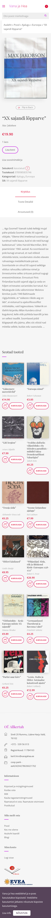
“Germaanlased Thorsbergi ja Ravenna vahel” (35, 623)
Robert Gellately (34, 686)
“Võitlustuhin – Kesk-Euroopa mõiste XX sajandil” (13, 623)
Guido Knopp (7, 568)
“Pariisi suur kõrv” (11, 676)
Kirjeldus (25, 191)
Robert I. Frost (33, 573)
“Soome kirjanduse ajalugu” (36, 509)
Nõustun (21, 913)
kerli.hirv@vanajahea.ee (22, 756)
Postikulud (9, 805)
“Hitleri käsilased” (11, 561)
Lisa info (6, 913)
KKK (6, 794)
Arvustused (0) (25, 211)
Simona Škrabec (9, 630)
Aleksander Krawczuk (11, 514)
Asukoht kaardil (11, 833)
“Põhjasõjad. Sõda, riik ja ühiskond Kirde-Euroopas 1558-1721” (38, 566)
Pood (17, 24)
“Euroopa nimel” (35, 388)
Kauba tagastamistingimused (18, 797)
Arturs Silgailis (8, 449)
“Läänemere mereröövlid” (9, 390)
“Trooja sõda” (9, 507)
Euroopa (36, 24)
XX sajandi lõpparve (17, 180)
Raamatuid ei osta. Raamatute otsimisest (24, 801)
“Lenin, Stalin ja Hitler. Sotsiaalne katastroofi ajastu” (36, 679)
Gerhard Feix (7, 683)
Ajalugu (26, 24)
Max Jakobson (9, 125)
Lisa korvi (10, 150)
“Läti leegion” (9, 442)
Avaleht (8, 24)
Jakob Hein (32, 460)
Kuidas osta (9, 790)
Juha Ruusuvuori (9, 395)
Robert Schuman (34, 395)
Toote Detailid (25, 201)
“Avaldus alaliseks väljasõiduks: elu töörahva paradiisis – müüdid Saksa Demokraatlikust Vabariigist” (37, 450)
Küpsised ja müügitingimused (18, 786)
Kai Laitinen (32, 514)
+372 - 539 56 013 (20, 744)
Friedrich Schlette (34, 630)
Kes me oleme (11, 829)
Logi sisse (9, 857)
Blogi (6, 837)
